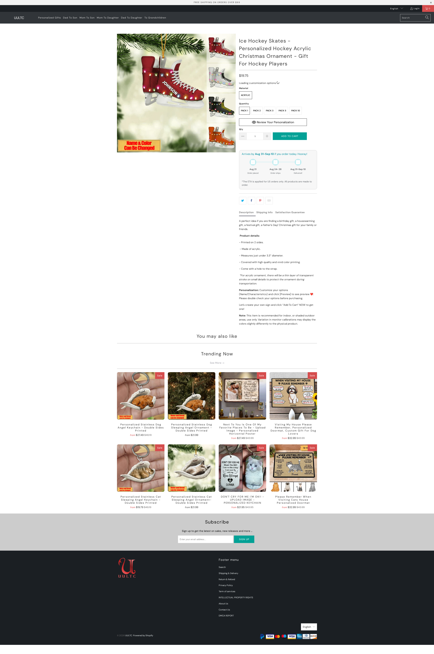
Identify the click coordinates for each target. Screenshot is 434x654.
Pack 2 (257, 110)
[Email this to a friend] (269, 200)
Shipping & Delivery (228, 573)
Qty (241, 129)
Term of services (227, 591)
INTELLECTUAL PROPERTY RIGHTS (236, 597)
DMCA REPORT (226, 615)
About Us (223, 603)
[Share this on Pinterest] (260, 200)
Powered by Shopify (143, 635)
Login (417, 8)
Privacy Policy (226, 585)
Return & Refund (227, 579)
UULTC (128, 635)
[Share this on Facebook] (251, 200)
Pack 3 (269, 110)
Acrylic (245, 95)
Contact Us (224, 609)
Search (222, 567)
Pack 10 (295, 110)
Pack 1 (244, 110)
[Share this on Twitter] (242, 200)
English (394, 8)
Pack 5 (282, 110)
